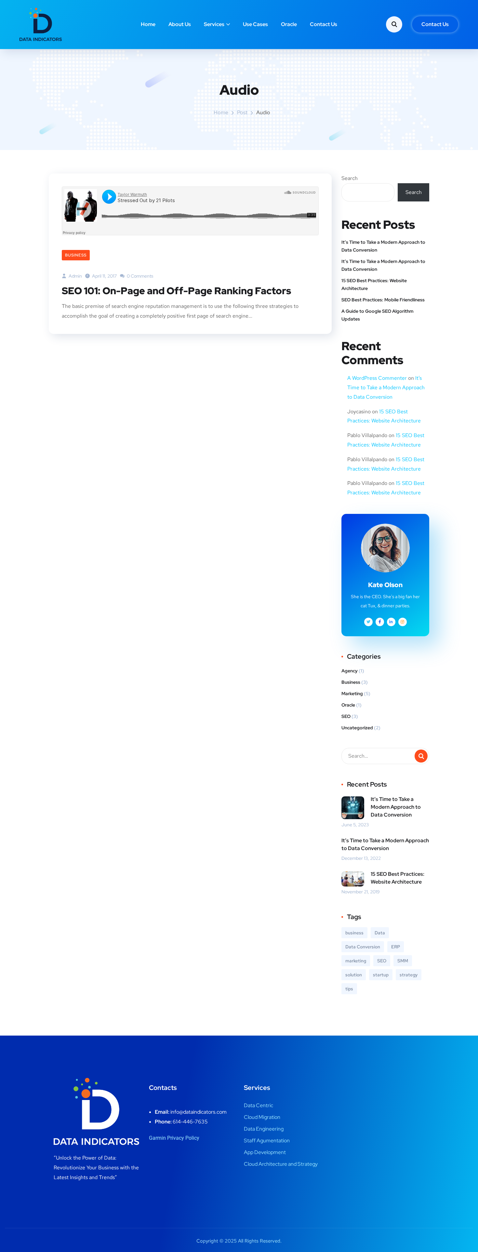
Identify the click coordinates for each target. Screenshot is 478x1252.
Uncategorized (357, 728)
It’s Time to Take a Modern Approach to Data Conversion (383, 246)
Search (349, 178)
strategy (409, 975)
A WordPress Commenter (377, 378)
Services (214, 24)
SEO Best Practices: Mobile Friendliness (383, 300)
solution (353, 975)
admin (75, 276)
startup (381, 975)
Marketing (352, 693)
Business (75, 255)
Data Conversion (362, 947)
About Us (179, 24)
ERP (395, 947)
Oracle (289, 24)
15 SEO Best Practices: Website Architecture (374, 284)
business (354, 933)
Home (148, 24)
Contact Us (323, 24)
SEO (346, 716)
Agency (349, 671)
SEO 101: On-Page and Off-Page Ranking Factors (176, 290)
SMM (402, 961)
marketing (355, 961)
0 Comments (139, 276)
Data (380, 933)
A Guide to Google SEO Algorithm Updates (377, 315)
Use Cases (255, 24)
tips (349, 989)
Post (242, 112)
